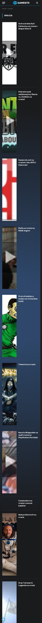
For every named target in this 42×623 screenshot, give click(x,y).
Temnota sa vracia (26, 364)
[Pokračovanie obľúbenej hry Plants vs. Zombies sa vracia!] (9, 121)
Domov (4, 8)
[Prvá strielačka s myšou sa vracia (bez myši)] (9, 326)
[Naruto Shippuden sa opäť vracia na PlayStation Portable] (9, 462)
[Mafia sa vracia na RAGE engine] (9, 258)
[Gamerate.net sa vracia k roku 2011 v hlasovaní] (9, 190)
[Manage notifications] (3, 619)
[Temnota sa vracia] (9, 394)
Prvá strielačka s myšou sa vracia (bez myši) (28, 298)
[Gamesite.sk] (21, 3)
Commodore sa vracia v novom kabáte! (25, 503)
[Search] (37, 2)
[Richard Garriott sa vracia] (9, 544)
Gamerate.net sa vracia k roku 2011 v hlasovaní (27, 162)
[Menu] (3, 2)
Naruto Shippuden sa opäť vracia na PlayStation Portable (28, 435)
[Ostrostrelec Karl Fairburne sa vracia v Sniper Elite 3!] (9, 53)
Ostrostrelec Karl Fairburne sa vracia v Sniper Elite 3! (28, 26)
